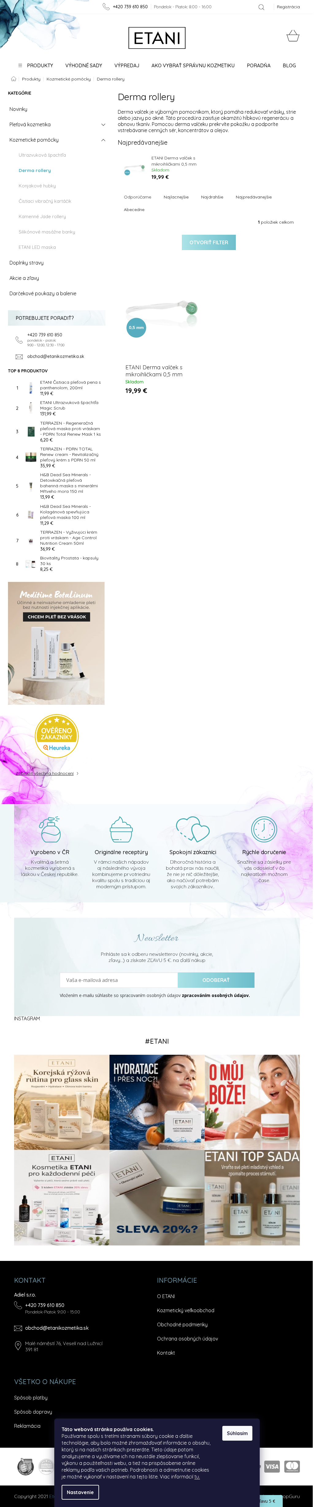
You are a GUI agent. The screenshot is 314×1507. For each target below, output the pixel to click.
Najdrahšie (212, 197)
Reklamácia (27, 1426)
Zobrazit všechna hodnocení (45, 773)
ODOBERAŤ (216, 980)
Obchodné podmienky (182, 1324)
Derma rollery (35, 170)
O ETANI (166, 1296)
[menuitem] (35, 65)
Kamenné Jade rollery (42, 216)
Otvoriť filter (209, 242)
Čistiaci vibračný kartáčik (45, 201)
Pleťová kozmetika (30, 124)
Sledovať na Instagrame (157, 1041)
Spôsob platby (31, 1398)
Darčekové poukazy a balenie (43, 293)
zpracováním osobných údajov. (216, 995)
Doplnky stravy (27, 263)
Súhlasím (237, 1433)
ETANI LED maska (37, 247)
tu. (197, 1477)
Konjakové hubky (37, 186)
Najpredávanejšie (254, 197)
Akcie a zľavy (24, 278)
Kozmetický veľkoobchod (185, 1310)
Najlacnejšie (176, 197)
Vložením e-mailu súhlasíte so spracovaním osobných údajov (155, 995)
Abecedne (134, 209)
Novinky (18, 109)
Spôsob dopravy (33, 1412)
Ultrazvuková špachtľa (42, 155)
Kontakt (166, 1353)
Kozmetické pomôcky (34, 140)
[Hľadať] (261, 7)
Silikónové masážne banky (47, 232)
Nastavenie (80, 1492)
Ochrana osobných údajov (187, 1339)
